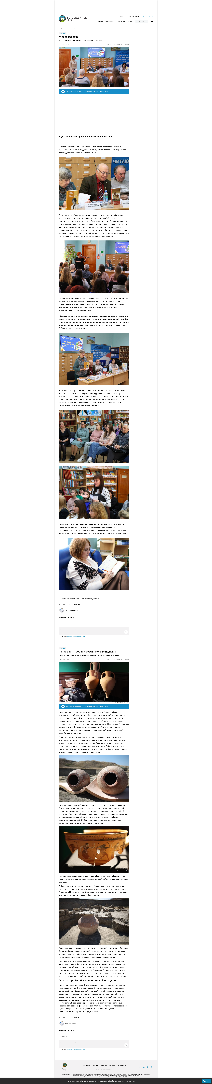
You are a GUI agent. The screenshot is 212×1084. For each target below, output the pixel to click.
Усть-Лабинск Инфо (63, 29)
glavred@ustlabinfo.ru (110, 1077)
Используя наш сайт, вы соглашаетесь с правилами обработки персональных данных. (101, 1081)
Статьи (128, 16)
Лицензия (112, 1065)
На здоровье (121, 21)
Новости (121, 16)
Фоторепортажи (110, 21)
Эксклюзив (135, 16)
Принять (206, 1081)
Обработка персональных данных (104, 1069)
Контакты (86, 1065)
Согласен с (73, 636)
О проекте (122, 1065)
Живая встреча (78, 29)
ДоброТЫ (130, 21)
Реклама (95, 1065)
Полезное (100, 21)
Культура (72, 29)
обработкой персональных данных (76, 636)
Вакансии (103, 1065)
